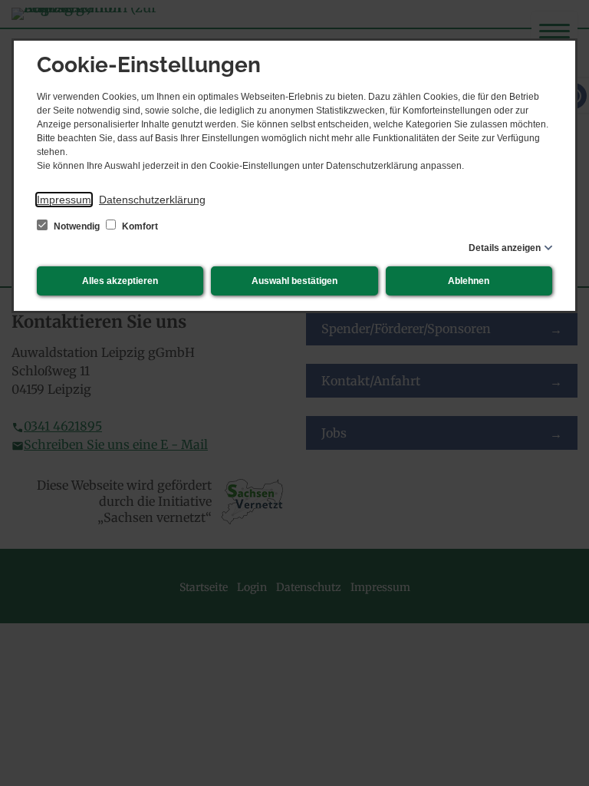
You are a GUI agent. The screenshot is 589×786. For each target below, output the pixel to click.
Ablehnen (468, 281)
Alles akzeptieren (120, 281)
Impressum (64, 199)
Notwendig (76, 226)
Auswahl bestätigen (294, 281)
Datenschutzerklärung (152, 199)
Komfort (139, 226)
